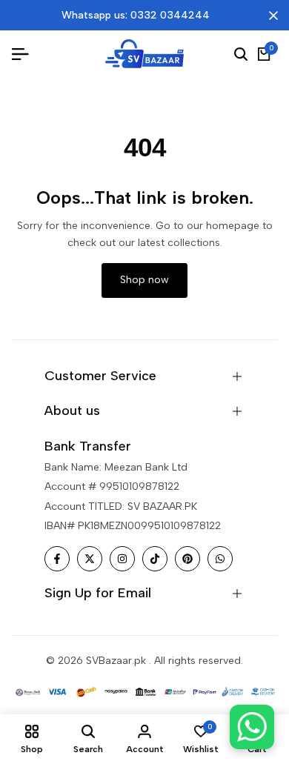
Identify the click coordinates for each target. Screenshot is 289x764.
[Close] (270, 15)
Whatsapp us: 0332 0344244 (136, 15)
